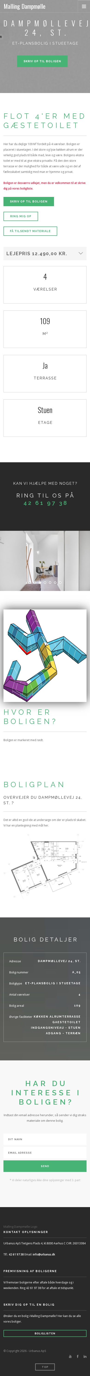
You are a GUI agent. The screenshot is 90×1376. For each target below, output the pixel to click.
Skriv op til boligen (42, 61)
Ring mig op (20, 216)
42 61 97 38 (46, 503)
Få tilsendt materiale (30, 231)
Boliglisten (45, 1333)
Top (45, 1367)
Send (45, 1166)
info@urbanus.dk (44, 1254)
